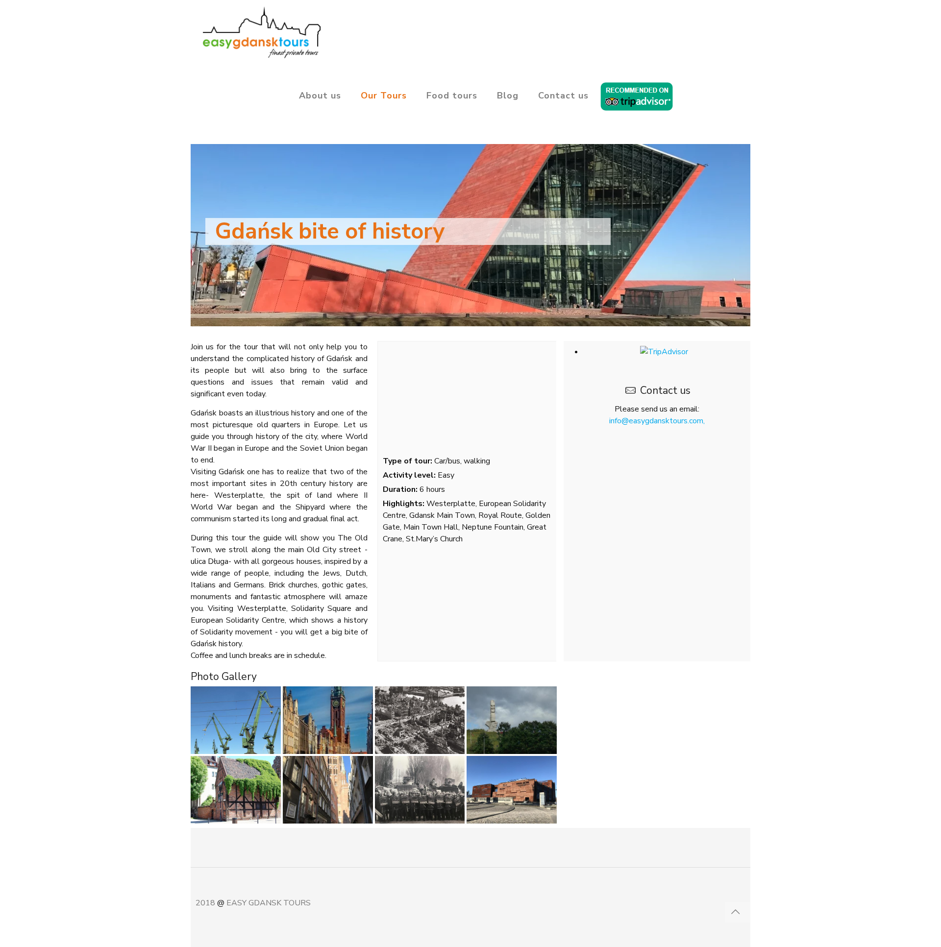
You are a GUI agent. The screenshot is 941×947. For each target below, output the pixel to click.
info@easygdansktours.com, (657, 420)
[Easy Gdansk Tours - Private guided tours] (260, 32)
